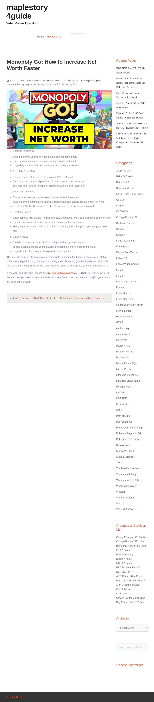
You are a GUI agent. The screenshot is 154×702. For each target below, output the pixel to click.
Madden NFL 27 (124, 351)
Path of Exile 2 (124, 421)
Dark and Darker (125, 223)
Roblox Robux (124, 445)
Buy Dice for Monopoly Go (61, 273)
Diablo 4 (120, 234)
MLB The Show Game (128, 381)
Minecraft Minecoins (127, 375)
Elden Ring (122, 246)
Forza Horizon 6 (124, 299)
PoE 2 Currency (124, 554)
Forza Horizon (123, 293)
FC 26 (119, 275)
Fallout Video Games (127, 264)
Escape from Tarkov (126, 252)
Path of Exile (123, 416)
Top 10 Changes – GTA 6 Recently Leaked (35, 298)
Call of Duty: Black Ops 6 (129, 194)
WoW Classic (123, 503)
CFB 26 (120, 200)
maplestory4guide (27, 11)
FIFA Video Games (126, 281)
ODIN (119, 410)
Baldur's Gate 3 (124, 176)
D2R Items (122, 593)
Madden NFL (123, 345)
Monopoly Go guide (91, 80)
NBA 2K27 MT (124, 572)
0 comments (55, 80)
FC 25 (119, 270)
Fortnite (120, 287)
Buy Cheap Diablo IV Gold (130, 602)
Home (40, 36)
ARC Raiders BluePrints (129, 576)
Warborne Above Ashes (128, 480)
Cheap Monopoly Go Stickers (132, 537)
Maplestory (122, 357)
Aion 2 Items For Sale (127, 585)
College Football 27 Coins (130, 541)
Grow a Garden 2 (125, 316)
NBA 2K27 (122, 398)
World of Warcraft (125, 497)
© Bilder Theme (14, 697)
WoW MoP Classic (126, 509)
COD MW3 (122, 211)
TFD (118, 462)
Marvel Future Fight (126, 363)
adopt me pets (123, 170)
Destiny (120, 229)
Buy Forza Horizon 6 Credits (131, 546)
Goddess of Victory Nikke (129, 305)
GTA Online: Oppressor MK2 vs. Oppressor (83, 298)
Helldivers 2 (122, 340)
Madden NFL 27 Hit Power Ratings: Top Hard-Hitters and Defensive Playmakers (130, 83)
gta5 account (123, 334)
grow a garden (124, 311)
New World (122, 404)
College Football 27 (126, 217)
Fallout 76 (121, 258)
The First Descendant (127, 468)
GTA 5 (119, 322)
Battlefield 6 (122, 182)
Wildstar (120, 491)
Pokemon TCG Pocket (128, 439)
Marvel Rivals (123, 369)
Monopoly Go (54, 36)
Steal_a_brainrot (125, 457)
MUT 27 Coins (124, 563)
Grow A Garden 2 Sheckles (130, 598)
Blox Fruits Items (125, 188)
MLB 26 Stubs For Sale (128, 567)
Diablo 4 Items (124, 559)
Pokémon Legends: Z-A (129, 433)
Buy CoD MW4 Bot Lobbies (131, 580)
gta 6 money (122, 328)
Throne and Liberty (126, 474)
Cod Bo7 (121, 205)
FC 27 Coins (123, 550)
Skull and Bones (125, 451)
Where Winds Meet (126, 486)
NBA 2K (120, 392)
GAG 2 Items (123, 589)
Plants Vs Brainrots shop (129, 427)
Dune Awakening (125, 240)
